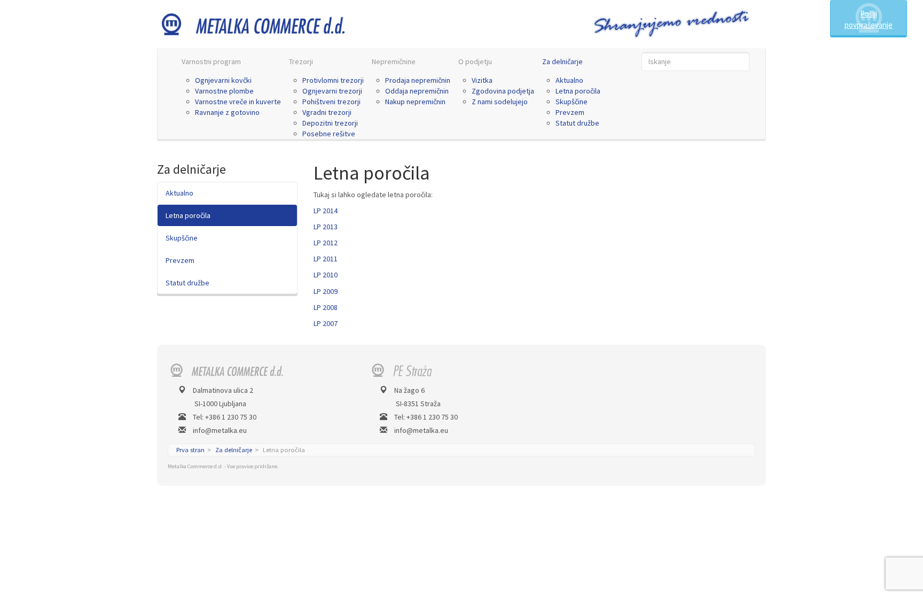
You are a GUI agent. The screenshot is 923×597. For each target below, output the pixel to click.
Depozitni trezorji (330, 123)
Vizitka (482, 80)
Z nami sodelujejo (500, 101)
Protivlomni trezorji (333, 80)
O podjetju (475, 61)
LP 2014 (326, 210)
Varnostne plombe (224, 91)
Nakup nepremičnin (415, 101)
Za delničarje (562, 61)
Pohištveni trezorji (331, 101)
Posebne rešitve (328, 133)
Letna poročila (578, 91)
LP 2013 (326, 226)
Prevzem (570, 112)
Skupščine (572, 101)
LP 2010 (326, 275)
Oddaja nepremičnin (417, 91)
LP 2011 (326, 258)
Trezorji (301, 61)
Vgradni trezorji (326, 112)
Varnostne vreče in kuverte (238, 101)
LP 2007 (326, 323)
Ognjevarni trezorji (332, 91)
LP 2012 (326, 242)
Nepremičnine (394, 61)
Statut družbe (577, 123)
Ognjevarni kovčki (223, 80)
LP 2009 (326, 291)
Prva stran (190, 450)
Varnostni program (211, 61)
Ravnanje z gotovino (227, 112)
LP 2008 (326, 307)
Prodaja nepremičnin (417, 80)
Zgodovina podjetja (503, 91)
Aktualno (569, 80)
